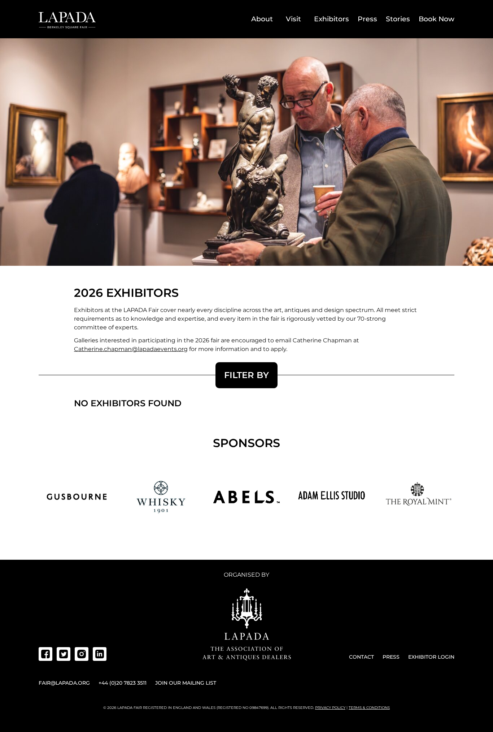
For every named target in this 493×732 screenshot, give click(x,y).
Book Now (436, 19)
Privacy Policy (330, 707)
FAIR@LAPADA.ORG (64, 683)
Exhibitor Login (431, 657)
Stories (398, 19)
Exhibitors (331, 19)
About (262, 19)
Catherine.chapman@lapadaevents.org (131, 349)
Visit (293, 19)
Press (367, 19)
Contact (361, 657)
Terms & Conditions (369, 707)
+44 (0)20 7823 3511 (123, 683)
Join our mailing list (185, 683)
